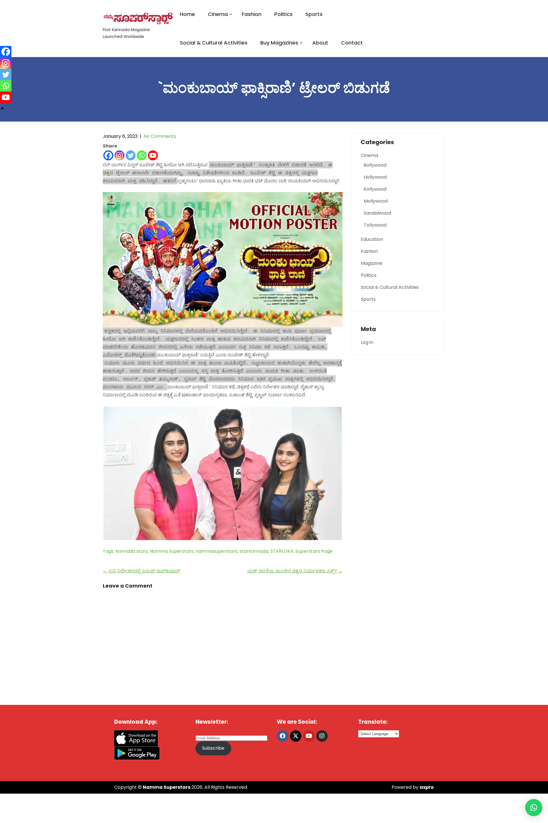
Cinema (218, 14)
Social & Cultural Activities (213, 42)
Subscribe (213, 748)
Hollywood (375, 177)
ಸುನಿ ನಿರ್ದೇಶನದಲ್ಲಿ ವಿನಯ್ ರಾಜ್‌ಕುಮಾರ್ (141, 571)
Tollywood (375, 225)
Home (187, 14)
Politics (283, 14)
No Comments (160, 136)
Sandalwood (377, 213)
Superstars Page (314, 551)
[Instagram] (119, 155)
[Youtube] (153, 155)
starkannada (253, 551)
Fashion (251, 14)
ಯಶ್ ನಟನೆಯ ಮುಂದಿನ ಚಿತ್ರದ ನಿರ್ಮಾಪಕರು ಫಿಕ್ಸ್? (294, 571)
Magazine (371, 263)
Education (372, 239)
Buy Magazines (279, 42)
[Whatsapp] (142, 155)
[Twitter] (131, 155)
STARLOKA (281, 551)
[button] (533, 807)
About (320, 42)
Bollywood (375, 165)
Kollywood (375, 189)
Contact (352, 42)
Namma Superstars (172, 551)
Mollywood (376, 201)
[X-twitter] (295, 736)
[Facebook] (108, 155)
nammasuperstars (216, 551)
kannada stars (132, 551)
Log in (367, 342)
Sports (314, 14)
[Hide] (2, 108)
